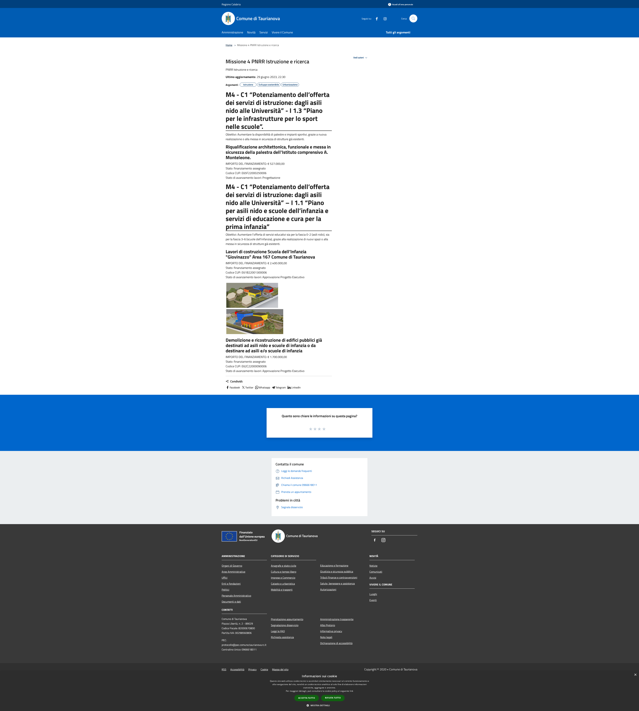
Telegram (280, 387)
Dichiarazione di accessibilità (336, 643)
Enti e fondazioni (231, 584)
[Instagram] (383, 18)
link (351, 691)
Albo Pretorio (327, 625)
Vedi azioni (358, 57)
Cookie (264, 669)
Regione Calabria (231, 4)
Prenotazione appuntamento (287, 619)
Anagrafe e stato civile (283, 566)
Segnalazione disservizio (284, 625)
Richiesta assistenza (282, 637)
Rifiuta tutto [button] (333, 697)
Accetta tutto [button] (306, 698)
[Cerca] (413, 18)
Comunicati (375, 572)
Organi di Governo (232, 566)
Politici (225, 590)
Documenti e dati (231, 602)
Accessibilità (237, 669)
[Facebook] (375, 18)
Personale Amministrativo (236, 596)
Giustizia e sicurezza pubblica (336, 571)
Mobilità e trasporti (282, 590)
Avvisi (372, 578)
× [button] (635, 675)
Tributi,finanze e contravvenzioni (338, 577)
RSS (224, 669)
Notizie (373, 566)
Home (229, 45)
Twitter (249, 387)
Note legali (326, 637)
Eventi (373, 600)
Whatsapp (264, 387)
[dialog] (319, 691)
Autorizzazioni (328, 589)
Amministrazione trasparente (336, 619)
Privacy (252, 669)
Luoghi (373, 594)
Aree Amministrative (233, 572)
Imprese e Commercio (283, 578)
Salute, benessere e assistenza (337, 583)
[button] (319, 705)
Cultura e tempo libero (283, 572)
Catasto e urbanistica (283, 584)
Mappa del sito (280, 669)
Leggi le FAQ (278, 631)
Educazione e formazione (334, 566)
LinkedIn (296, 387)
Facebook (235, 387)
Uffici (224, 578)
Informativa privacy (331, 631)
